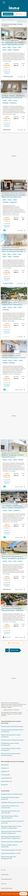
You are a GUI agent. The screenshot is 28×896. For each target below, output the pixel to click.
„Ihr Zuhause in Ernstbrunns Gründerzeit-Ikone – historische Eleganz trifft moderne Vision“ (12, 610)
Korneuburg (4, 774)
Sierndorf (3, 784)
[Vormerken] (24, 29)
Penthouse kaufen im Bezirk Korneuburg (12, 740)
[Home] (14, 8)
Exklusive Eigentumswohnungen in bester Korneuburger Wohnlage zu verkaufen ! (13, 251)
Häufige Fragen (5, 874)
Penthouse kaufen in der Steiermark (10, 794)
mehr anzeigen (7, 61)
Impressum (3, 883)
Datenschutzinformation (6, 888)
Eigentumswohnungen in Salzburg (10, 841)
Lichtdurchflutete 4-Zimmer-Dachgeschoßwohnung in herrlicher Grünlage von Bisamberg (14, 357)
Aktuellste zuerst (20, 21)
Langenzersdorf (5, 778)
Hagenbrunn (4, 771)
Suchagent (20, 14)
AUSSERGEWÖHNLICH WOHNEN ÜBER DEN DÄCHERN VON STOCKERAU (14, 196)
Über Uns (3, 870)
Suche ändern (8, 14)
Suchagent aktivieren (14, 643)
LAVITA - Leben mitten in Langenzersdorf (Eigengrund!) (12, 303)
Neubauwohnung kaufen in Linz (9, 853)
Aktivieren (23, 893)
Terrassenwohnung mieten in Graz (10, 850)
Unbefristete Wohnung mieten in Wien (11, 802)
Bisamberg (4, 764)
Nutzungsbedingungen (6, 879)
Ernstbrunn (4, 768)
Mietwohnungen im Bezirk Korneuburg (11, 726)
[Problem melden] (24, 77)
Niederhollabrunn (5, 781)
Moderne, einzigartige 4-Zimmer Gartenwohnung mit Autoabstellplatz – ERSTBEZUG (13, 456)
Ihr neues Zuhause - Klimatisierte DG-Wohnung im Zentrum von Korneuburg (13, 97)
